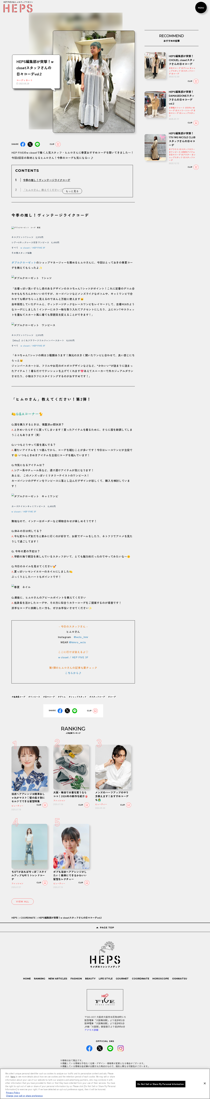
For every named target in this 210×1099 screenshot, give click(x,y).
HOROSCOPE (160, 978)
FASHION (76, 978)
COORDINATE (28, 917)
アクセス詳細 (91, 1029)
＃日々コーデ (49, 697)
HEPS (14, 917)
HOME (27, 978)
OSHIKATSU (179, 978)
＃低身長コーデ (18, 697)
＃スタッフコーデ (97, 697)
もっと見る (72, 191)
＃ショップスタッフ (77, 697)
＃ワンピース (34, 697)
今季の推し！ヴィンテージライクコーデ (46, 180)
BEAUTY (90, 978)
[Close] (204, 1083)
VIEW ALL (22, 901)
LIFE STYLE (106, 978)
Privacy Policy (13, 1092)
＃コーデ (112, 697)
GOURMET (122, 978)
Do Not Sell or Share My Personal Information (160, 1084)
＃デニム (62, 697)
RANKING (39, 978)
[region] (105, 1084)
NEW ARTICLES (57, 978)
